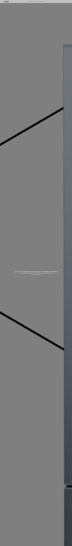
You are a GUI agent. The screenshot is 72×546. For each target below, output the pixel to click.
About (34, 1)
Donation (40, 1)
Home (29, 1)
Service (32, 1)
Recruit (37, 1)
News (43, 1)
